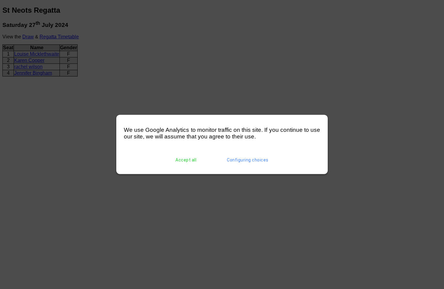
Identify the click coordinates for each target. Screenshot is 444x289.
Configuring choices (248, 159)
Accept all (185, 159)
